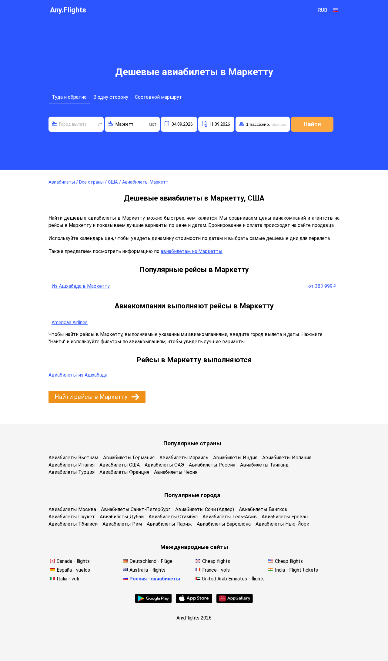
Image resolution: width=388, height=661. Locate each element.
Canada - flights (73, 561)
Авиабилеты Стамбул (173, 517)
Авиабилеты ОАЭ (164, 465)
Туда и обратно (69, 97)
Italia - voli (68, 579)
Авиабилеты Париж (169, 524)
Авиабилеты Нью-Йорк (282, 524)
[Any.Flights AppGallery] (234, 601)
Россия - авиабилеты (154, 579)
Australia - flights (147, 570)
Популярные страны (192, 443)
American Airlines (70, 322)
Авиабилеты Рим (122, 524)
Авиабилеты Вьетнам (73, 457)
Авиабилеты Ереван (285, 517)
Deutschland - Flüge (150, 561)
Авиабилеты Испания (286, 457)
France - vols (216, 570)
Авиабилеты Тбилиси (73, 524)
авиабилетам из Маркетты (191, 251)
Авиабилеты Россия (212, 465)
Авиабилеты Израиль (183, 457)
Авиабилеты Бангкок (263, 509)
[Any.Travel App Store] (194, 601)
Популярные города (192, 495)
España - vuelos (73, 570)
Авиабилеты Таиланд (264, 465)
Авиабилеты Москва (72, 509)
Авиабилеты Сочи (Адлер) (204, 509)
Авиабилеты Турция (71, 472)
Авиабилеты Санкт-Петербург (135, 509)
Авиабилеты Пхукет (71, 517)
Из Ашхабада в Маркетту (81, 286)
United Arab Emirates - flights (233, 579)
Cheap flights (216, 561)
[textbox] (76, 124)
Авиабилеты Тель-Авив (229, 517)
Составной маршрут (158, 97)
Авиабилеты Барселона (224, 524)
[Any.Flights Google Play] (153, 601)
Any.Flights (68, 10)
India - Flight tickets (296, 570)
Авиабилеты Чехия (175, 472)
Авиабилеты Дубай (122, 517)
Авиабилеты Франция (124, 472)
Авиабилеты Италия (71, 465)
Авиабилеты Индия (235, 457)
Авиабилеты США (119, 465)
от (322, 286)
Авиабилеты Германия (129, 457)
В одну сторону (110, 97)
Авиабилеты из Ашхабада (77, 375)
